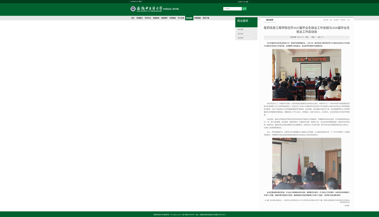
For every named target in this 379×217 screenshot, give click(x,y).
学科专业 (148, 18)
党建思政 (156, 18)
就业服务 (189, 18)
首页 (132, 18)
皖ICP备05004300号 (188, 214)
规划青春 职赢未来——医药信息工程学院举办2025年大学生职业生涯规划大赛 (294, 200)
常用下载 (206, 18)
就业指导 (240, 38)
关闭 (347, 205)
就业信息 (240, 33)
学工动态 (181, 18)
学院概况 (139, 18)
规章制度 (197, 18)
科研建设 (173, 18)
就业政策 (240, 29)
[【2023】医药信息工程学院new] (168, 12)
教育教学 (164, 18)
